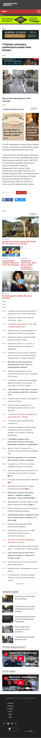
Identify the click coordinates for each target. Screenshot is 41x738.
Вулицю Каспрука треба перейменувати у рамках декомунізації (22, 629)
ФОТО (10, 717)
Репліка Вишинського (14, 647)
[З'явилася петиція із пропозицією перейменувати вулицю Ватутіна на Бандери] (7, 609)
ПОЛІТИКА (10, 703)
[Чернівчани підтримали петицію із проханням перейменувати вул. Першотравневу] (7, 619)
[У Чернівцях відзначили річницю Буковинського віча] (7, 639)
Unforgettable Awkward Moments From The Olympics (10, 263)
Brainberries (5, 239)
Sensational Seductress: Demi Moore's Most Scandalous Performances (28, 265)
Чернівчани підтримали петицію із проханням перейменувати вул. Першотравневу (25, 619)
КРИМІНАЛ (10, 706)
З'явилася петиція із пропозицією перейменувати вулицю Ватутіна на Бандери (25, 608)
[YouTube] (8, 723)
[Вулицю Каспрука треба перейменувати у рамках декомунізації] (7, 629)
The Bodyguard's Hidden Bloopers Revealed (17, 297)
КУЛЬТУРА (10, 709)
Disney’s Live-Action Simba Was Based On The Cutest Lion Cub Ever (19, 243)
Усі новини (20, 584)
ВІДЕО (10, 714)
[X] (12, 723)
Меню (4, 11)
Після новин (8, 671)
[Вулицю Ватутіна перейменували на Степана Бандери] (7, 598)
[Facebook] (4, 723)
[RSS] (15, 723)
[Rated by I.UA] (13, 731)
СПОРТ (10, 712)
